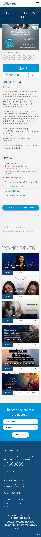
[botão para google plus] (16, 464)
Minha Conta (7, 499)
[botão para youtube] (21, 464)
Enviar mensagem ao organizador (21, 208)
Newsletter (20, 499)
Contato (6, 507)
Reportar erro (21, 213)
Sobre (19, 503)
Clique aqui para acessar (17, 195)
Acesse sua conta (19, 231)
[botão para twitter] (11, 464)
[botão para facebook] (6, 464)
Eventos (6, 503)
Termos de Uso (15, 518)
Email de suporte (25, 518)
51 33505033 (16, 191)
